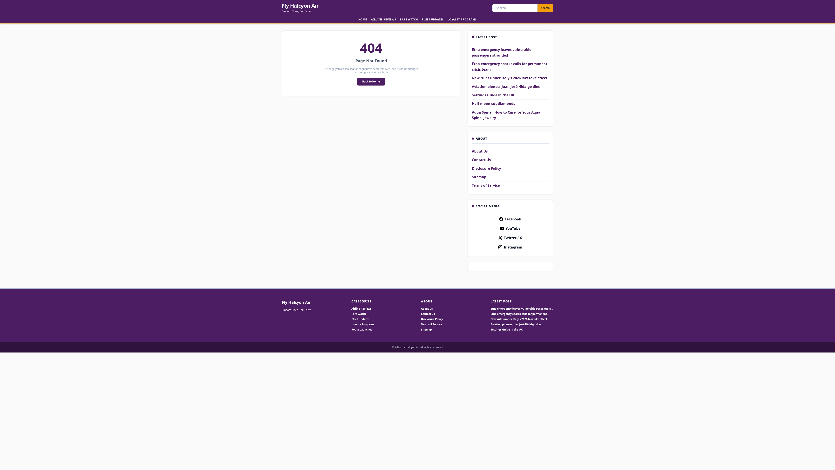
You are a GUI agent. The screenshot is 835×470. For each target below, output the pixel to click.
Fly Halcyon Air (300, 5)
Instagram (513, 247)
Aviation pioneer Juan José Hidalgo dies (506, 86)
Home (362, 19)
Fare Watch (409, 19)
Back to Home (371, 81)
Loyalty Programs (462, 19)
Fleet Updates (433, 19)
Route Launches (361, 329)
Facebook (513, 219)
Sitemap (479, 177)
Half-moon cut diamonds (493, 103)
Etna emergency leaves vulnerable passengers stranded (521, 309)
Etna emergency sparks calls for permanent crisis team (519, 314)
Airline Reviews (383, 19)
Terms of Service (486, 185)
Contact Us (481, 159)
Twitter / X (513, 237)
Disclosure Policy (486, 168)
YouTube (513, 228)
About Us (480, 151)
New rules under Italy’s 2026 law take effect (509, 78)
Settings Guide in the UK (493, 95)
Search (545, 8)
